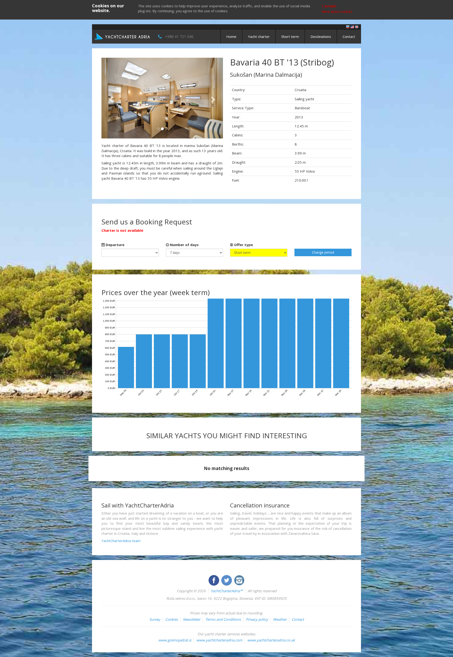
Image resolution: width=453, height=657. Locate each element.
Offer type (243, 244)
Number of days (184, 244)
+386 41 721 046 (179, 36)
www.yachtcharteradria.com (219, 640)
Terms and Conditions (223, 619)
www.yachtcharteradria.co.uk (271, 640)
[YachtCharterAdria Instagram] (239, 579)
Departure (114, 244)
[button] (110, 98)
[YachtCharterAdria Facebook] (214, 579)
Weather (280, 619)
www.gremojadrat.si (174, 640)
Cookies (171, 619)
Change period (323, 252)
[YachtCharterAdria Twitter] (227, 579)
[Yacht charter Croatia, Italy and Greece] (352, 26)
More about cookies (337, 12)
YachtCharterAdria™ (227, 590)
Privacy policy (257, 619)
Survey (154, 619)
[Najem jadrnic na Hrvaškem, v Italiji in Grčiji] (348, 26)
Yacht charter (259, 36)
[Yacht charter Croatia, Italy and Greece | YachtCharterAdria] (122, 36)
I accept (329, 6)
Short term (290, 36)
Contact (349, 36)
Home (231, 36)
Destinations (320, 36)
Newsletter (191, 619)
